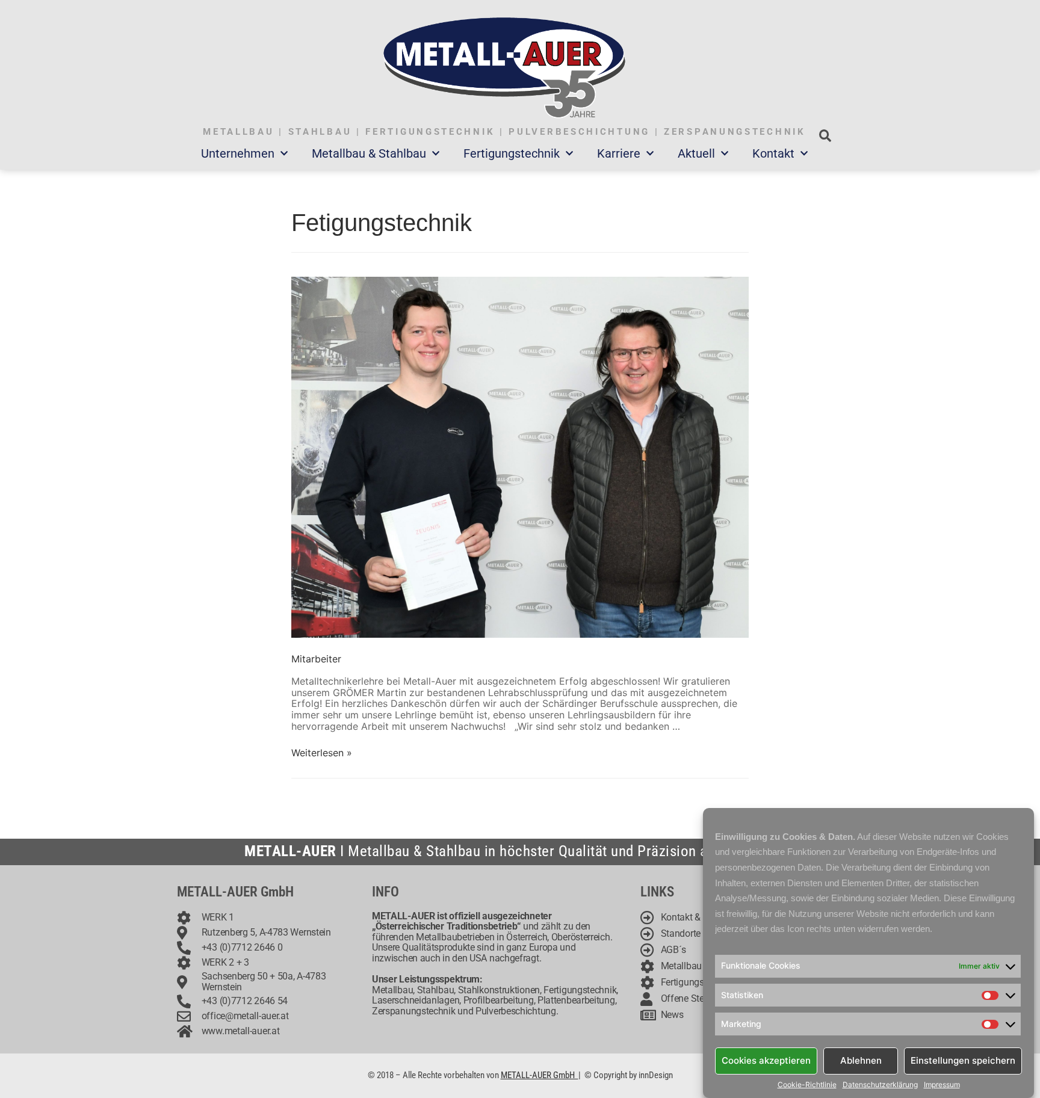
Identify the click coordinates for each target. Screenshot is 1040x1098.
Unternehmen (237, 153)
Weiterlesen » (321, 753)
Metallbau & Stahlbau (369, 153)
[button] (825, 136)
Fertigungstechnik (511, 153)
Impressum (942, 1085)
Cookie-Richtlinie (807, 1085)
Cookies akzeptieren (766, 1060)
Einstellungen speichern (963, 1060)
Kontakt (773, 153)
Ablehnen (861, 1060)
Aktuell (696, 153)
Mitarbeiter (316, 659)
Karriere (618, 153)
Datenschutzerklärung (880, 1085)
